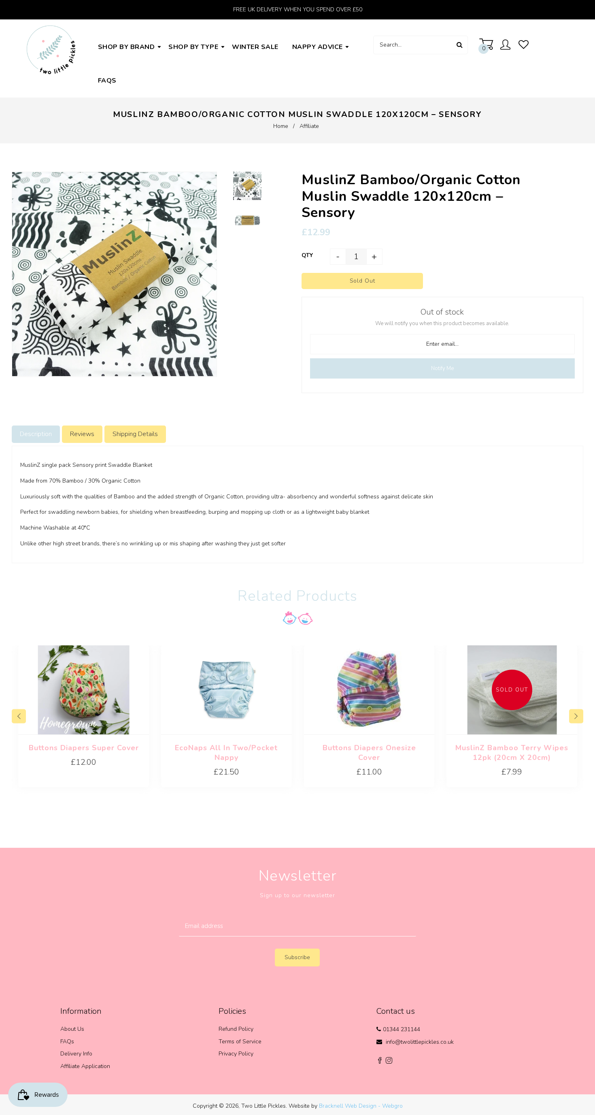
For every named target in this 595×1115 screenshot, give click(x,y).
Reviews (82, 434)
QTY (307, 255)
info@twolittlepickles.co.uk (420, 1042)
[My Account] (507, 46)
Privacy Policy (236, 1054)
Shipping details (135, 434)
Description (36, 434)
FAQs (67, 1041)
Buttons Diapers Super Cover (84, 748)
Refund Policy (236, 1029)
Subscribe (297, 957)
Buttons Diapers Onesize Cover (369, 752)
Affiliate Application (85, 1066)
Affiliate (309, 126)
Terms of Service (240, 1041)
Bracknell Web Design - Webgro (361, 1106)
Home (280, 126)
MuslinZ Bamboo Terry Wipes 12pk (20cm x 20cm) (511, 752)
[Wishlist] (523, 45)
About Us (72, 1029)
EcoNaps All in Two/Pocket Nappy (226, 752)
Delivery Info (76, 1054)
